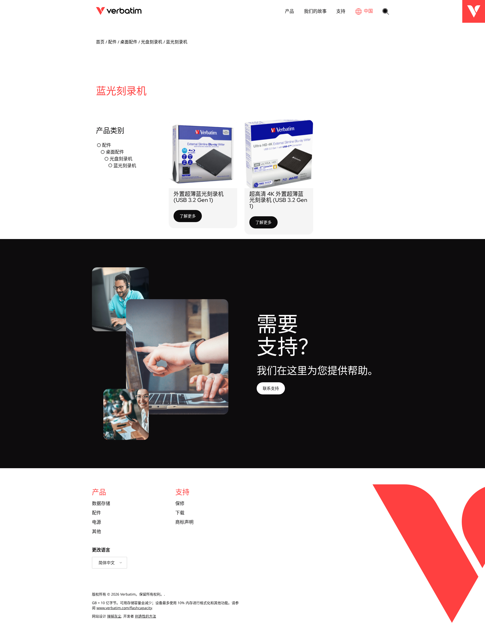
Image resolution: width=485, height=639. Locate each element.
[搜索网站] (385, 12)
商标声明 (184, 522)
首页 (100, 42)
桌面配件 (128, 42)
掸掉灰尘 (114, 616)
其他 (96, 531)
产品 (289, 11)
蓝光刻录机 (124, 165)
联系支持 (271, 388)
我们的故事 (315, 11)
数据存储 (101, 503)
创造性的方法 (145, 616)
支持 (340, 11)
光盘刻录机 (151, 42)
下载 (179, 513)
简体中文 (107, 562)
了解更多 (188, 216)
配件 (112, 42)
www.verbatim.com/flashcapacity (124, 607)
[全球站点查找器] (364, 11)
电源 (96, 522)
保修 (179, 503)
